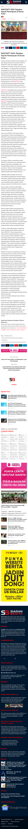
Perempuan (4, 340)
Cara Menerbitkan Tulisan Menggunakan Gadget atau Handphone (13, 796)
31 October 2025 (11, 19)
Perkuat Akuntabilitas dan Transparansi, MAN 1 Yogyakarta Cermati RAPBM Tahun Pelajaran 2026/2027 (16, 527)
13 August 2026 (5, 509)
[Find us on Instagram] (7, 658)
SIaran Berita (6, 826)
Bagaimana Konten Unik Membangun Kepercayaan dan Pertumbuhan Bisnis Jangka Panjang (17, 420)
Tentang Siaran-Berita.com (6, 819)
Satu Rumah (8, 753)
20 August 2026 (12, 400)
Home (2, 6)
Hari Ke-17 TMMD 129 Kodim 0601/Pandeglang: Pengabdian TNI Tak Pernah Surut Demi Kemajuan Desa (17, 519)
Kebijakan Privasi (5, 329)
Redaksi (4, 19)
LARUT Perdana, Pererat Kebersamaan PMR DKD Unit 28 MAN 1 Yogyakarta (12, 506)
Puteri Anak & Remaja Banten (18, 753)
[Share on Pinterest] (18, 48)
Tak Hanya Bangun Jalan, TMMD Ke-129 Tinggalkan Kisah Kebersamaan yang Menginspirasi (17, 542)
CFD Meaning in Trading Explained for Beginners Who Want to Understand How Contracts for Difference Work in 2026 (17, 413)
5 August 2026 (11, 537)
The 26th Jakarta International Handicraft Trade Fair (14, 342)
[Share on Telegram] (25, 48)
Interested (3, 717)
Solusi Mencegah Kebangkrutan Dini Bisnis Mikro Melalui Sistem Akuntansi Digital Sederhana (17, 397)
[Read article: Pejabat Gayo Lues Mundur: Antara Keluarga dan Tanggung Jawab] (4, 535)
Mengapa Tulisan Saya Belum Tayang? (10, 794)
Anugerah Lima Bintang (6, 754)
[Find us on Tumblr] (12, 658)
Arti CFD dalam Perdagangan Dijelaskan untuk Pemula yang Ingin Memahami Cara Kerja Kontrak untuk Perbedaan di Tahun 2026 (17, 405)
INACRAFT (17, 81)
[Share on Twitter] (10, 48)
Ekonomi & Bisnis (8, 6)
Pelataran (10, 751)
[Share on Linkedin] (14, 48)
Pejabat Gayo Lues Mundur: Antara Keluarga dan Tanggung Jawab (16, 534)
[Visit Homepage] (14, 2)
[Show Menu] (1, 2)
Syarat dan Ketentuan (22, 328)
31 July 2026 (11, 522)
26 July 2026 (11, 530)
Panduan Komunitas (14, 329)
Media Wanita (4, 751)
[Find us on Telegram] (18, 658)
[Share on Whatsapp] (21, 48)
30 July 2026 (11, 545)
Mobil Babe (22, 751)
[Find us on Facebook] (1, 658)
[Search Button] (26, 2)
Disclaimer (22, 329)
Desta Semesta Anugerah (18, 754)
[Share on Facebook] (7, 48)
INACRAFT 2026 (8, 335)
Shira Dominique (11, 756)
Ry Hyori (18, 756)
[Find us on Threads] (15, 658)
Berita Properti (16, 751)
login (6, 429)
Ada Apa (3, 753)
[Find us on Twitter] (4, 658)
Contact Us (10, 823)
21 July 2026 (11, 423)
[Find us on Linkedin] (10, 658)
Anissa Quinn (4, 756)
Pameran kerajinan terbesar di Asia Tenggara (12, 337)
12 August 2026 (12, 408)
